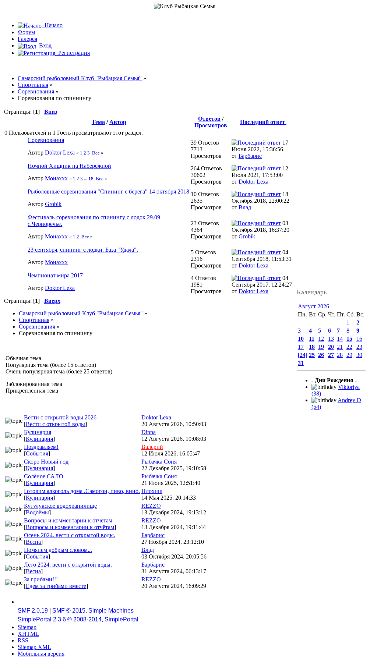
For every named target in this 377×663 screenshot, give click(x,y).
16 (359, 339)
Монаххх (56, 178)
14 (340, 339)
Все (96, 153)
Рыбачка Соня (159, 461)
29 (349, 355)
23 (359, 347)
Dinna (148, 432)
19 (321, 347)
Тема (98, 122)
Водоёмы (37, 512)
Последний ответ (263, 122)
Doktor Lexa (60, 152)
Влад (245, 207)
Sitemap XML (34, 647)
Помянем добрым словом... (58, 550)
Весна (33, 542)
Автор (117, 122)
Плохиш (151, 491)
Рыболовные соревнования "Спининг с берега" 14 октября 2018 (108, 191)
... (86, 178)
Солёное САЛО (43, 476)
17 (301, 347)
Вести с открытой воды (55, 424)
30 (359, 355)
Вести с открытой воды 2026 (60, 417)
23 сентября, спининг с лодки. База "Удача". (83, 250)
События (37, 453)
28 (340, 355)
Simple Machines (111, 610)
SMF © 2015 (68, 610)
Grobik (53, 204)
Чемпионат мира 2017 (55, 275)
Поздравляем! (41, 447)
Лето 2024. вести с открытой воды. (68, 564)
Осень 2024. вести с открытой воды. (69, 535)
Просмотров (210, 125)
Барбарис (250, 156)
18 (91, 178)
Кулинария (37, 432)
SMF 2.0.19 (33, 610)
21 (340, 347)
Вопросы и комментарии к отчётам (68, 520)
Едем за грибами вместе (56, 586)
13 (331, 339)
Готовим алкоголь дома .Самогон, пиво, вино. (82, 491)
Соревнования (46, 140)
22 (349, 347)
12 (321, 339)
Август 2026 (313, 306)
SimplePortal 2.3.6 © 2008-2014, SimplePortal (78, 619)
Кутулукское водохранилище (60, 506)
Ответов (209, 119)
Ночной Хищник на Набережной (69, 166)
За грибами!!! (41, 579)
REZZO (151, 506)
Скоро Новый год (46, 461)
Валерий (152, 447)
